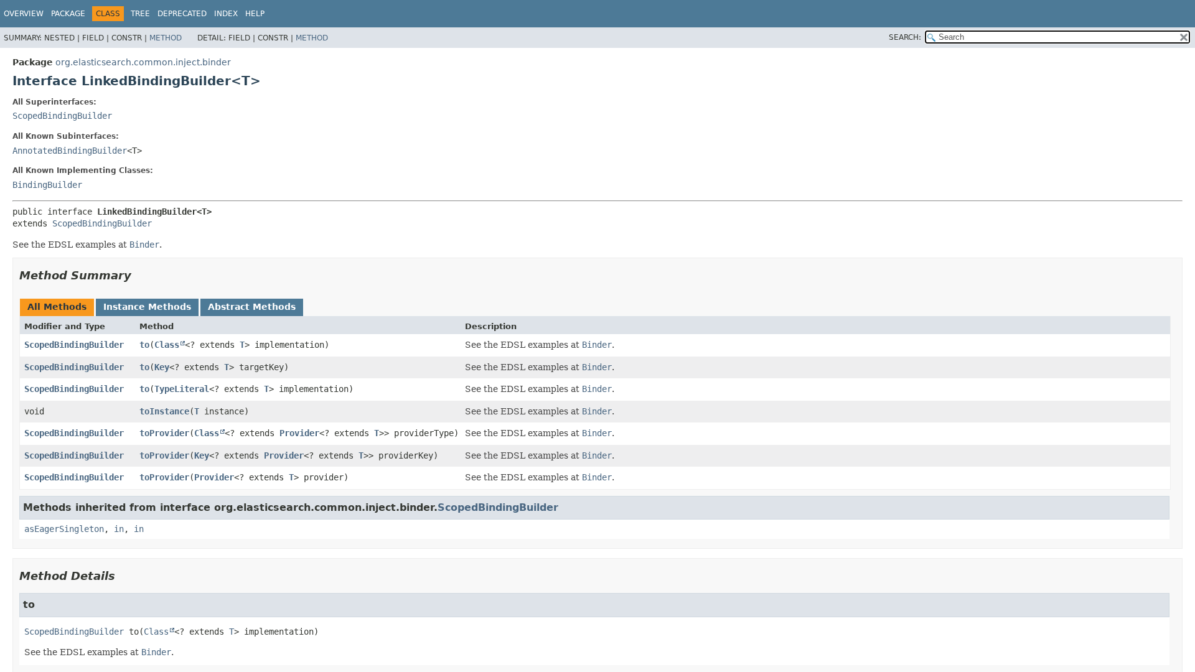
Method (165, 38)
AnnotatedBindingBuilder (69, 151)
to (144, 345)
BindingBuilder (47, 185)
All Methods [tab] (57, 307)
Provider (299, 433)
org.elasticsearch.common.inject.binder (143, 62)
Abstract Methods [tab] (252, 307)
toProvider (164, 433)
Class (166, 345)
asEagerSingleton (64, 529)
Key (161, 367)
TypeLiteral (181, 389)
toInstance (164, 411)
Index (226, 13)
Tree (140, 13)
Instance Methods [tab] (147, 307)
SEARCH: (905, 37)
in (119, 529)
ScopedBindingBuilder (62, 116)
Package (68, 13)
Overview (24, 13)
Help (255, 13)
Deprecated (182, 13)
